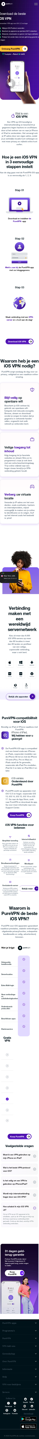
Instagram (6, 1413)
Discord (24, 1409)
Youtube (15, 1413)
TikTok (31, 1402)
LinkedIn (32, 1409)
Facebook (8, 1406)
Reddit (25, 1402)
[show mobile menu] (36, 4)
